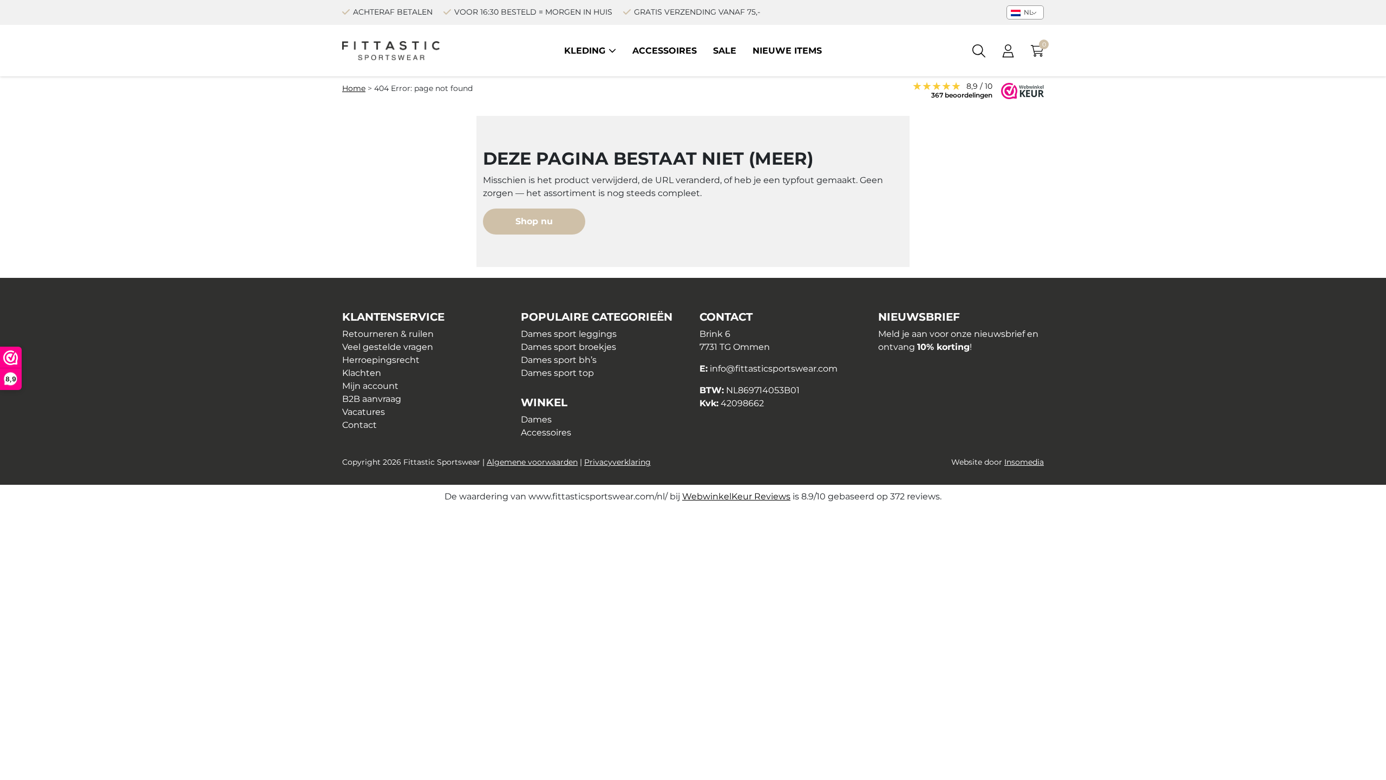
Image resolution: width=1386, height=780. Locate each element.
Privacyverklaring (617, 462)
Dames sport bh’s (559, 360)
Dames (536, 419)
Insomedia (1024, 462)
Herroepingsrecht (381, 360)
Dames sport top (557, 373)
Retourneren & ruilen (388, 334)
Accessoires (664, 51)
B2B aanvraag (371, 399)
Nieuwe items (787, 51)
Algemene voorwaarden (532, 462)
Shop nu (534, 221)
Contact (359, 425)
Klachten (361, 373)
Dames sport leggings (569, 334)
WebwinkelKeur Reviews (736, 496)
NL (1027, 12)
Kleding (584, 51)
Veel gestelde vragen (387, 347)
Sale (724, 51)
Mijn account (370, 386)
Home (353, 88)
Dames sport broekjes (568, 347)
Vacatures (363, 412)
